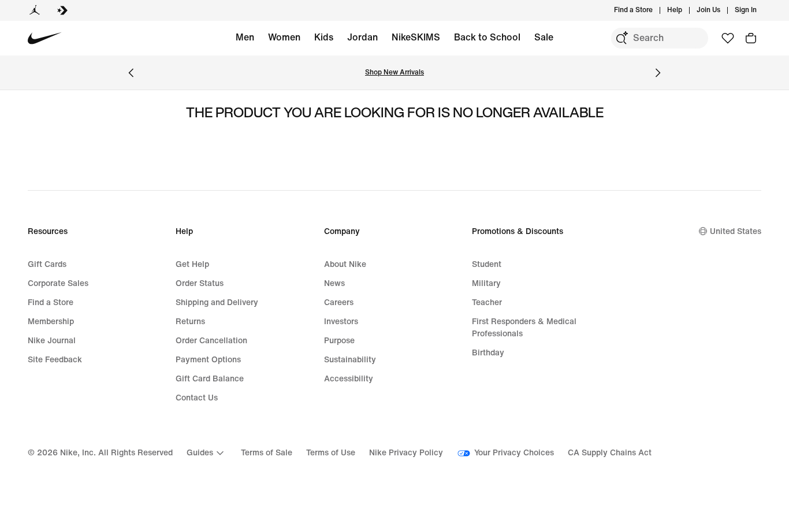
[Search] (621, 38)
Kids (323, 37)
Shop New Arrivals (394, 72)
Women (284, 37)
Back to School (487, 37)
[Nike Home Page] (45, 38)
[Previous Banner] (131, 73)
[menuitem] (685, 10)
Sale (543, 37)
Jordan (362, 37)
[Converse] (62, 10)
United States (735, 231)
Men (245, 37)
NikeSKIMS (416, 37)
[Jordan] (35, 10)
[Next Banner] (658, 73)
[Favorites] (727, 38)
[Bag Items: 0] (750, 38)
